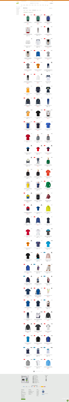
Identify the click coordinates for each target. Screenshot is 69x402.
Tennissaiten (38, 391)
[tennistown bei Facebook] (46, 379)
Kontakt (22, 391)
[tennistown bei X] (46, 378)
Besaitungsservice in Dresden (31, 391)
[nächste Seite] (42, 371)
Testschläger (38, 394)
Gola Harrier (38, 393)
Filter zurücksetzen (25, 12)
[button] (50, 3)
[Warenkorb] (52, 3)
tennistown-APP (30, 394)
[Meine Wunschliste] (51, 3)
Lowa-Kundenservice (23, 396)
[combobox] (17, 1)
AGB (21, 393)
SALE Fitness (17, 14)
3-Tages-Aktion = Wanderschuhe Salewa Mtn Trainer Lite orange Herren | (34, 0)
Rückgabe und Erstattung (23, 394)
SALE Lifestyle (17, 13)
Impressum (30, 393)
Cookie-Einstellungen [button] (23, 397)
